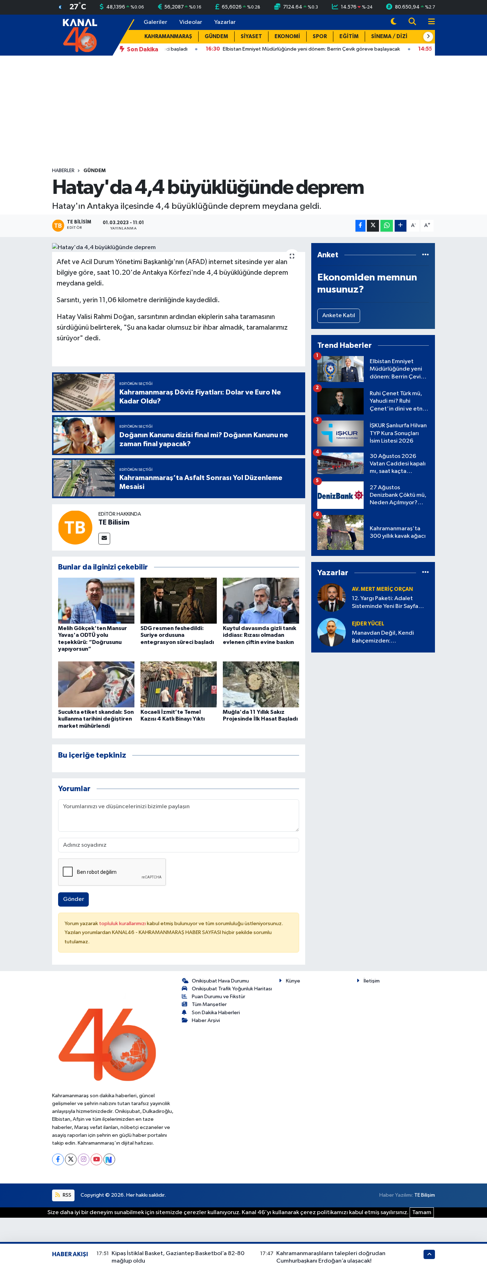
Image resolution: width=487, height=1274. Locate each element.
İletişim (372, 981)
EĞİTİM (349, 36)
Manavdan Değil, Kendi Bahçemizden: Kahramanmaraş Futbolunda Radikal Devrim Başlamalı (389, 637)
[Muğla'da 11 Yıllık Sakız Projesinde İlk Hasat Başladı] (261, 684)
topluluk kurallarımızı (123, 923)
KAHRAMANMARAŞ (168, 36)
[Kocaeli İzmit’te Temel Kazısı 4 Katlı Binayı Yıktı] (178, 684)
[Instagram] (83, 1159)
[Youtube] (96, 1159)
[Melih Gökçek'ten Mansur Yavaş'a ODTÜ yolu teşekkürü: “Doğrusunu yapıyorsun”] (96, 601)
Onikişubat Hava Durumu (220, 981)
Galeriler (155, 22)
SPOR (320, 36)
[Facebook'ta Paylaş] (360, 226)
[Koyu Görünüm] (394, 22)
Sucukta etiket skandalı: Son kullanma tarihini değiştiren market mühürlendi (96, 718)
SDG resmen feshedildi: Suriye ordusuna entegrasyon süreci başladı (177, 635)
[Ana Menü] (428, 22)
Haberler (63, 170)
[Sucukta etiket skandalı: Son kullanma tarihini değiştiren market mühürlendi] (96, 684)
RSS (66, 1195)
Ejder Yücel (368, 623)
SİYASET (251, 36)
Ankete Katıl (338, 316)
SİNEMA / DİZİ (389, 36)
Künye (293, 981)
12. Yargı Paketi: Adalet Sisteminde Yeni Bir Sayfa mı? (385, 602)
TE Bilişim (424, 1195)
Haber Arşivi (206, 1020)
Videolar (190, 22)
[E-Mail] (104, 539)
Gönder (73, 899)
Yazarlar (225, 22)
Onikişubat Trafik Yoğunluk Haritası (232, 988)
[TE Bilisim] (75, 527)
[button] (428, 37)
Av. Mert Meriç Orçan (382, 589)
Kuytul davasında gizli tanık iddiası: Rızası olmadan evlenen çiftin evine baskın (259, 635)
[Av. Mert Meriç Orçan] (331, 597)
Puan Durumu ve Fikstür (218, 996)
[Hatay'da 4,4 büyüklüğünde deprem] (179, 247)
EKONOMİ (287, 36)
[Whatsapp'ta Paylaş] (386, 226)
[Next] (109, 1159)
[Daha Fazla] (400, 226)
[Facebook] (58, 1159)
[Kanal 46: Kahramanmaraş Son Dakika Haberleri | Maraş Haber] (79, 35)
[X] (71, 1159)
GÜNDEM (216, 36)
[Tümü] (425, 255)
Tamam (421, 1212)
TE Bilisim (113, 522)
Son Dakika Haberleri (216, 1012)
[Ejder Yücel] (331, 632)
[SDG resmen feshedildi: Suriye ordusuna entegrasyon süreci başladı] (178, 601)
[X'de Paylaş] (373, 226)
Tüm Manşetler (209, 1004)
